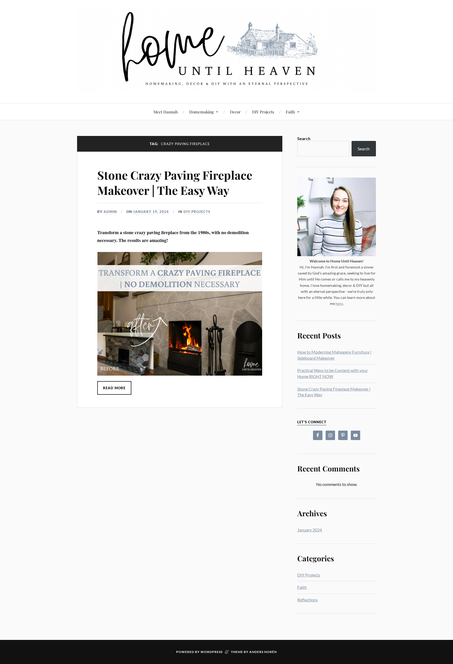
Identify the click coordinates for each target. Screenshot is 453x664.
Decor (235, 111)
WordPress (212, 652)
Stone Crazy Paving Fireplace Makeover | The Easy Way (174, 182)
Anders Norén (263, 652)
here (339, 303)
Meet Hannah (165, 111)
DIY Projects (263, 111)
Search (303, 138)
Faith (290, 111)
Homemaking (201, 111)
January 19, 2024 (151, 212)
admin (110, 212)
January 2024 (309, 529)
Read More (114, 388)
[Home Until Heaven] (226, 51)
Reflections (307, 599)
